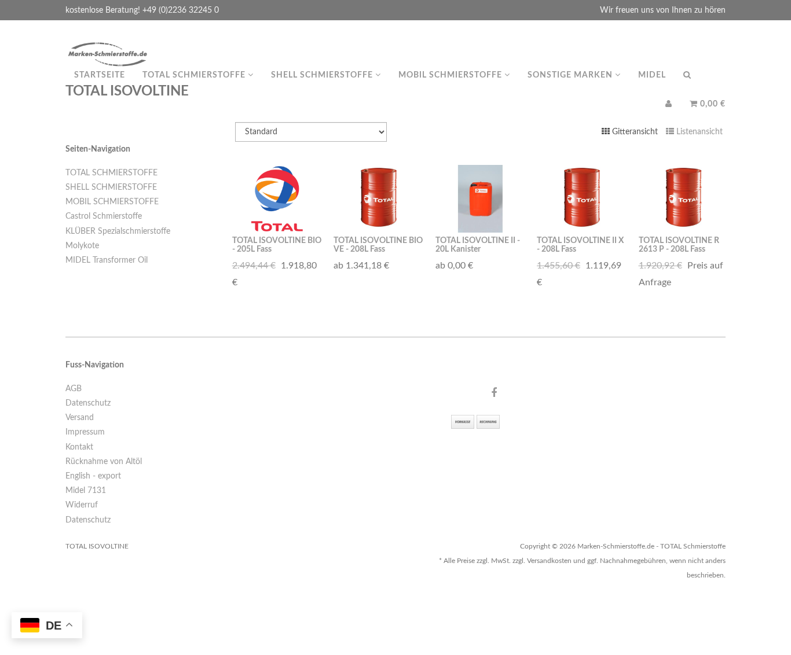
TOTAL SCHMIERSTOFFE (111, 173)
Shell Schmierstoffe (323, 75)
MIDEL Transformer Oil (106, 260)
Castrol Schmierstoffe (103, 216)
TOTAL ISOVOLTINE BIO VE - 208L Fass (378, 245)
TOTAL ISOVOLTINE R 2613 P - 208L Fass (679, 245)
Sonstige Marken (571, 75)
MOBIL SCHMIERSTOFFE (112, 202)
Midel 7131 (85, 491)
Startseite (99, 75)
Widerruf (81, 505)
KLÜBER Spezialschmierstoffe (117, 231)
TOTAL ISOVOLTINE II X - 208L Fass (580, 245)
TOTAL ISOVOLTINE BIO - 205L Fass (276, 245)
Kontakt (79, 447)
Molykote (82, 246)
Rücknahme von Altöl (103, 462)
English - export (93, 476)
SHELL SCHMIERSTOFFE (111, 187)
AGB (73, 389)
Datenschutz (88, 403)
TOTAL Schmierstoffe (195, 75)
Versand (79, 418)
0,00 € (712, 104)
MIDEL (652, 75)
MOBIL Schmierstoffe (451, 75)
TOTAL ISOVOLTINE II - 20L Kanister (477, 245)
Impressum (85, 432)
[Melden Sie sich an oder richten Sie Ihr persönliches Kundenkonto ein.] (669, 104)
